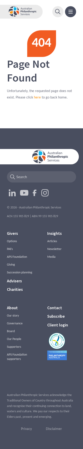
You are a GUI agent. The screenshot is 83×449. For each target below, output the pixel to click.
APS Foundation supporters (17, 357)
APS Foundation (17, 256)
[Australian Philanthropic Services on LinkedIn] (12, 193)
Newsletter (54, 249)
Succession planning (19, 272)
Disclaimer (54, 429)
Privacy (26, 429)
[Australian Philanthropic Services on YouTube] (24, 193)
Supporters (14, 346)
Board (11, 331)
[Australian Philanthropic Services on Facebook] (35, 193)
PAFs (10, 249)
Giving (11, 264)
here (37, 97)
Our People (14, 339)
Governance (15, 323)
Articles (52, 241)
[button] (57, 11)
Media (51, 256)
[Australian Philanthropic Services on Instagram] (45, 193)
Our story (13, 315)
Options (12, 241)
